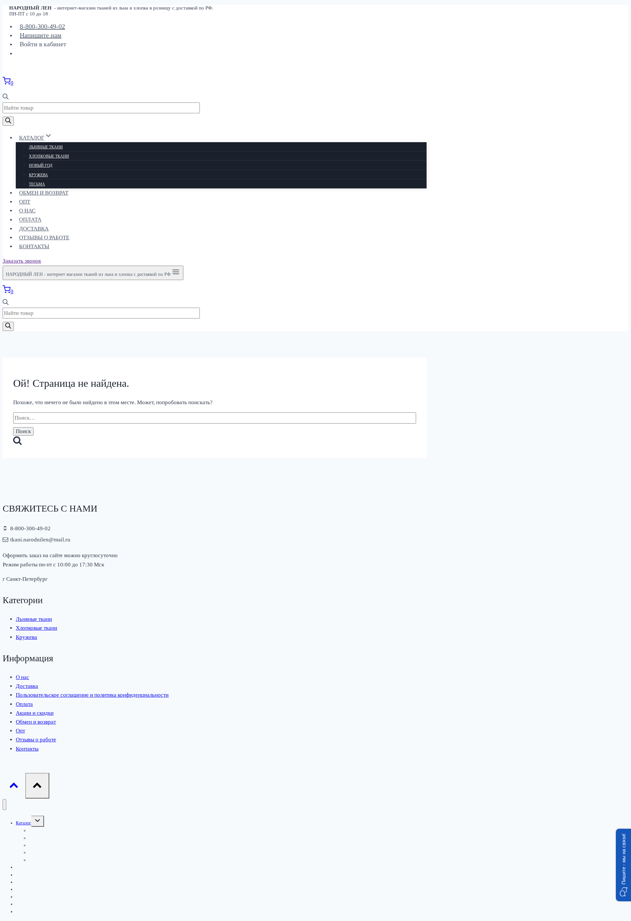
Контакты (34, 246)
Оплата (30, 220)
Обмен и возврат (43, 193)
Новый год (40, 165)
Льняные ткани (46, 147)
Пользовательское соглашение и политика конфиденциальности (92, 695)
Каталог (23, 823)
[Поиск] (8, 121)
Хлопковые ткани (49, 156)
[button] (623, 865)
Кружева (38, 175)
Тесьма (37, 184)
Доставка (34, 229)
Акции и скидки (35, 713)
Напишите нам (40, 35)
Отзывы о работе (44, 237)
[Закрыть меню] (4, 804)
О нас (27, 211)
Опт (24, 202)
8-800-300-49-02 (42, 26)
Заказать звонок (22, 261)
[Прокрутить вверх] (14, 787)
